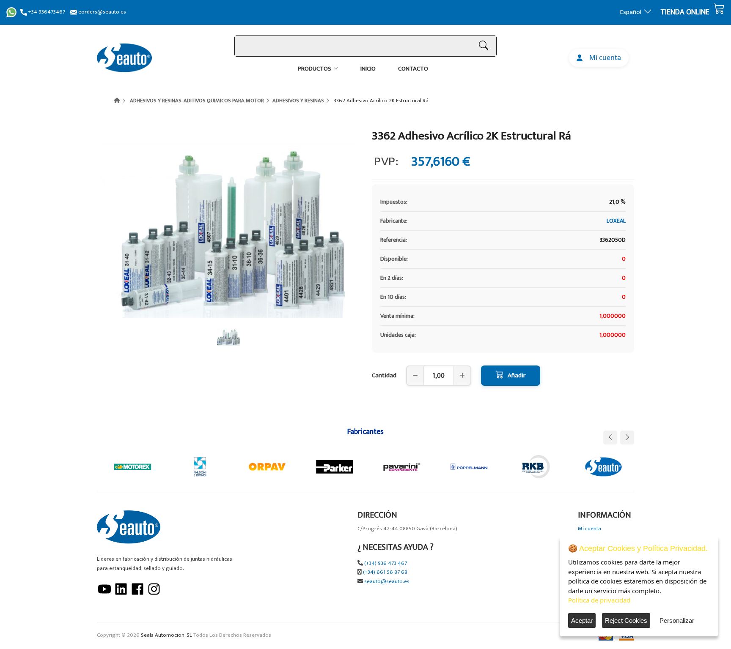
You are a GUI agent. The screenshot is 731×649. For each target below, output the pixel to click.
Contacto (413, 68)
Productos (314, 68)
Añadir (516, 375)
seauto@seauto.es (386, 581)
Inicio (368, 68)
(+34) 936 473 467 (385, 563)
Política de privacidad (599, 600)
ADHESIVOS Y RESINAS (298, 100)
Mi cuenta (603, 57)
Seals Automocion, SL (166, 635)
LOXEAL (616, 221)
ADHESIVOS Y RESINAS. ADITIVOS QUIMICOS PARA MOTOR (197, 100)
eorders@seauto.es (101, 12)
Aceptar (582, 620)
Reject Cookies (626, 620)
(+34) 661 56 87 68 (385, 572)
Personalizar (677, 620)
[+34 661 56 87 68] (11, 12)
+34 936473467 (46, 12)
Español (630, 12)
